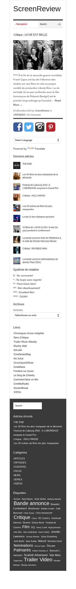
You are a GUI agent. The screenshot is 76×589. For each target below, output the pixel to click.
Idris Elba (18, 532)
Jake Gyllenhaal (30, 532)
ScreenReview (42, 111)
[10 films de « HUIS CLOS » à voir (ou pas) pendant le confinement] (16, 228)
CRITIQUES (19, 115)
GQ (33, 527)
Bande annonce (31, 503)
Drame (26, 522)
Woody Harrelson (28, 565)
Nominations (23, 545)
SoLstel (18, 350)
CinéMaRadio (21, 383)
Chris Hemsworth (44, 513)
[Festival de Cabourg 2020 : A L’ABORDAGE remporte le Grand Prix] (16, 186)
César (34, 518)
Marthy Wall (20, 346)
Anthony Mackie (54, 499)
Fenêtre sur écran (24, 371)
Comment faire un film (26, 379)
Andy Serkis (40, 499)
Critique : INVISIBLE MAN (34, 248)
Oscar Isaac (39, 546)
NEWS (17, 475)
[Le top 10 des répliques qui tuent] (16, 218)
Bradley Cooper (47, 509)
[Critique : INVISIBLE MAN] (16, 250)
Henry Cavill (41, 527)
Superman (18, 561)
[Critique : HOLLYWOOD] (16, 197)
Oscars (51, 545)
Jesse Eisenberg (49, 536)
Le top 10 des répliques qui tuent (38, 217)
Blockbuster (34, 508)
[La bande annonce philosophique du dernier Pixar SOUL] (16, 260)
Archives (18, 310)
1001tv (17, 392)
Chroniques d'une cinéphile (29, 333)
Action (17, 499)
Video (46, 559)
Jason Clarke (44, 532)
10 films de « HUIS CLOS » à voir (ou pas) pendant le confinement (40, 229)
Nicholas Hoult (55, 541)
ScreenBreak (21, 387)
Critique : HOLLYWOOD (33, 195)
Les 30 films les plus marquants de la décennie (40, 176)
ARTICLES (19, 458)
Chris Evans (29, 513)
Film (26, 527)
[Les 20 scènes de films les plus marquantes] (16, 207)
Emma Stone (38, 522)
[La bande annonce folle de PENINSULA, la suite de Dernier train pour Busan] (16, 239)
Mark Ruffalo (31, 541)
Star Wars (55, 555)
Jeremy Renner (32, 537)
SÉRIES (18, 479)
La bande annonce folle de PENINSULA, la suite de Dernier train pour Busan (42, 239)
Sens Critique (21, 337)
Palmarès (22, 550)
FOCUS (18, 471)
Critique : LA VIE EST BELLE (30, 34)
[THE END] (16, 165)
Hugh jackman (54, 527)
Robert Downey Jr (40, 551)
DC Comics (44, 518)
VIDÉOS (18, 483)
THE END (27, 164)
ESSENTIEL (20, 467)
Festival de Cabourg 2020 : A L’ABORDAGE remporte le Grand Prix (40, 186)
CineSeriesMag (22, 354)
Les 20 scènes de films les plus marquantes (37, 208)
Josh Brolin (19, 541)
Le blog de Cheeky (24, 375)
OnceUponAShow (23, 362)
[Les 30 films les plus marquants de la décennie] (16, 176)
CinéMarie (19, 367)
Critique (22, 517)
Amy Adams (27, 499)
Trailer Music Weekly (25, 341)
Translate (40, 148)
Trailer (31, 559)
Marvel (42, 540)
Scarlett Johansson (36, 555)
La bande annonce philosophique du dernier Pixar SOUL (40, 261)
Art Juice (18, 358)
